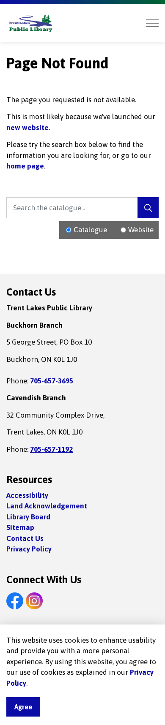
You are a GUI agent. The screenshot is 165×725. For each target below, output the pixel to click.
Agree (23, 707)
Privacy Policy (29, 549)
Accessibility (27, 495)
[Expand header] (152, 23)
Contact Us (25, 538)
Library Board (28, 517)
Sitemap (20, 527)
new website (27, 127)
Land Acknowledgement (46, 506)
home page (25, 166)
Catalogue (90, 229)
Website (141, 229)
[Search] (148, 207)
